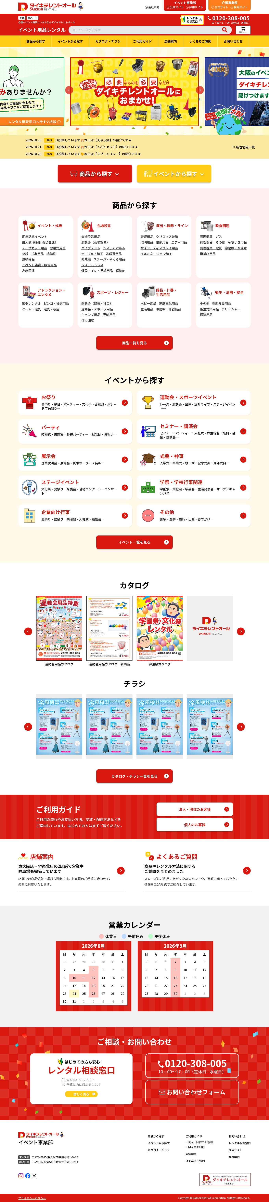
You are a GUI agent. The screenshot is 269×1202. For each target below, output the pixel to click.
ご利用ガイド (194, 1136)
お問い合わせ (237, 1136)
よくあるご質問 (195, 1161)
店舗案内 (191, 1154)
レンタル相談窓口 (240, 1143)
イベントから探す (159, 1143)
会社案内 (234, 1157)
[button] (69, 90)
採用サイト (235, 1150)
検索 (225, 30)
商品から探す (156, 1136)
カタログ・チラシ (159, 1150)
